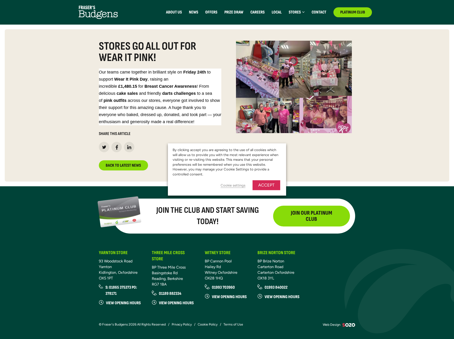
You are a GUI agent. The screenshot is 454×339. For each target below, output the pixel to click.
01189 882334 (170, 293)
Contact (319, 12)
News (193, 12)
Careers (257, 12)
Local (277, 12)
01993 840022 (276, 287)
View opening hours (123, 302)
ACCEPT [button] (266, 185)
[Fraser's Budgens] (98, 12)
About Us (174, 12)
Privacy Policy (182, 324)
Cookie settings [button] (233, 185)
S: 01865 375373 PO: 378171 (121, 290)
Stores (295, 12)
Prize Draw (233, 12)
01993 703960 (223, 287)
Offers (211, 12)
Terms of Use (233, 324)
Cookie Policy (208, 324)
